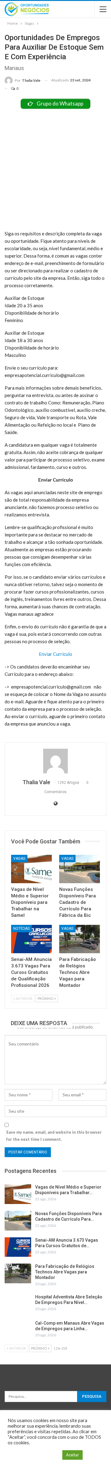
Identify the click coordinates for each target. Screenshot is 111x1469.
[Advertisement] (55, 167)
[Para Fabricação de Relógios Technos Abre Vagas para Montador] (79, 939)
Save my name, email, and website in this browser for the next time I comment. (54, 1135)
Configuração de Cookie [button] (33, 1455)
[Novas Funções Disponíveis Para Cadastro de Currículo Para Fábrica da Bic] (79, 869)
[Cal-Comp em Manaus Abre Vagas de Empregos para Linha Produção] (18, 1330)
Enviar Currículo (55, 654)
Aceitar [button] (72, 1454)
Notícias (21, 928)
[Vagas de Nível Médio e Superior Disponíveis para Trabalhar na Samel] (31, 869)
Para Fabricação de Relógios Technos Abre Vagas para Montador (64, 1272)
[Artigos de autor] (55, 761)
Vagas (19, 858)
